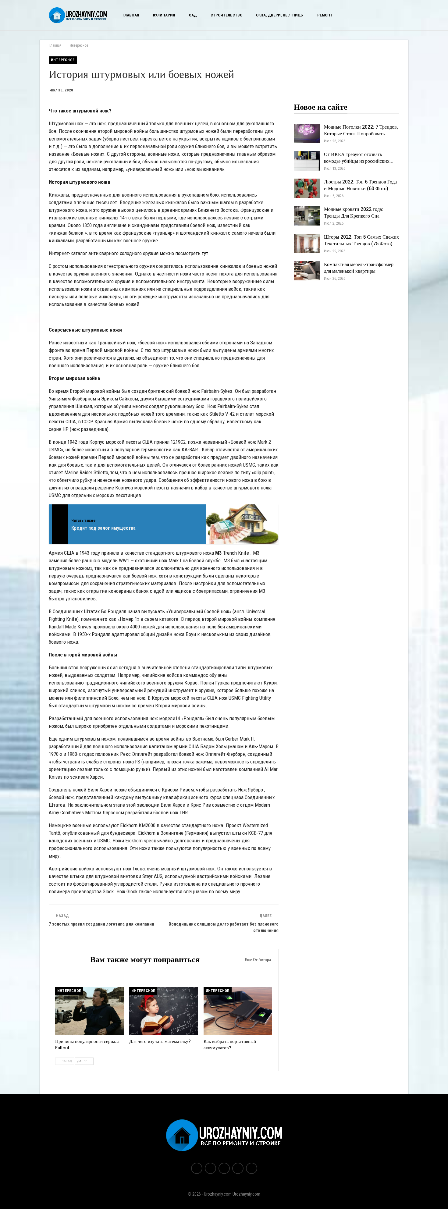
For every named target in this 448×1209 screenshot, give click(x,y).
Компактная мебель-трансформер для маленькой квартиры (358, 268)
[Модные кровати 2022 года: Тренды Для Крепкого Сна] (307, 216)
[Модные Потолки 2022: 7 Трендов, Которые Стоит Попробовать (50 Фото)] (307, 133)
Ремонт (324, 15)
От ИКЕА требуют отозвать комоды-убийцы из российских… (358, 158)
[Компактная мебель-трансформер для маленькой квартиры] (307, 271)
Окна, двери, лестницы (280, 15)
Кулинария (164, 15)
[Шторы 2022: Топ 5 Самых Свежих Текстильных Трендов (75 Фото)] (307, 243)
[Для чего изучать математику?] (163, 1011)
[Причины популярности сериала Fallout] (89, 1011)
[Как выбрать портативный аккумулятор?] (238, 1011)
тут (205, 253)
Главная (131, 15)
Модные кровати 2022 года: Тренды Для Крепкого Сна (353, 213)
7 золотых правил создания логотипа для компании (101, 924)
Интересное (63, 60)
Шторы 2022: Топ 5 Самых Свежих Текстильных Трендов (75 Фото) (361, 240)
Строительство (226, 15)
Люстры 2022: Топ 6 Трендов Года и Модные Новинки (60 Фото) (360, 185)
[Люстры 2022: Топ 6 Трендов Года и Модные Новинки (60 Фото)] (307, 188)
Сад (193, 15)
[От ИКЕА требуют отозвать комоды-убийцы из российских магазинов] (307, 161)
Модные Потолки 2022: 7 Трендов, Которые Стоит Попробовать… (361, 130)
